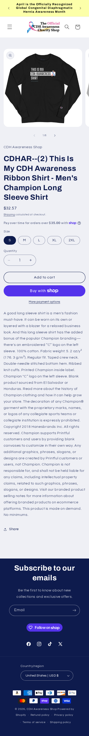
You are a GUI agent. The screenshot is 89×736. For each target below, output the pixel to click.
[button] (9, 27)
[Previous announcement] (9, 8)
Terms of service (34, 722)
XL (54, 240)
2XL (72, 240)
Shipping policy (60, 722)
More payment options (44, 301)
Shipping (9, 214)
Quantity (10, 251)
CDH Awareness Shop (42, 709)
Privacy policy (63, 715)
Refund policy (40, 715)
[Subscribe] (74, 610)
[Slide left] (34, 135)
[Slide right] (55, 135)
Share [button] (14, 529)
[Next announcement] (80, 8)
